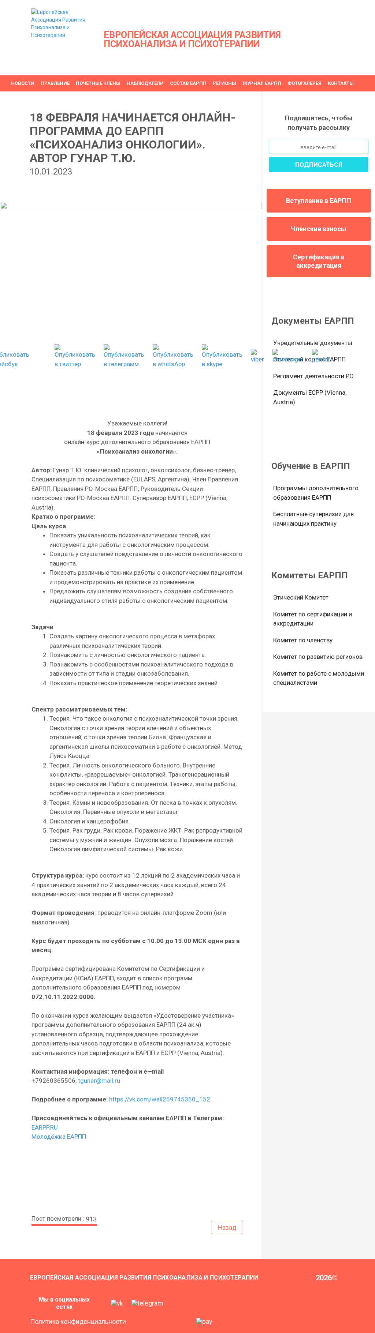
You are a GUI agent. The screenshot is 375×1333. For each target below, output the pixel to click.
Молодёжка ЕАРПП (58, 1136)
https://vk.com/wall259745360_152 (160, 1099)
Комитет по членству (303, 640)
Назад (227, 1227)
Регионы (224, 83)
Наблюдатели (145, 83)
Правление (55, 83)
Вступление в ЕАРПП (318, 200)
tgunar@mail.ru (99, 1080)
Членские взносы (318, 229)
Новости (22, 83)
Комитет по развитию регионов (318, 656)
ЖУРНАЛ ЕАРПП (261, 83)
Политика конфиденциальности (78, 1321)
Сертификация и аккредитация (319, 261)
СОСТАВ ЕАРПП (188, 83)
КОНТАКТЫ (341, 83)
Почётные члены (98, 83)
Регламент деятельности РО (313, 376)
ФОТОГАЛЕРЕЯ (304, 83)
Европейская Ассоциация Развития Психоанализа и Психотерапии (192, 39)
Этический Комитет (300, 597)
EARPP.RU (44, 1127)
